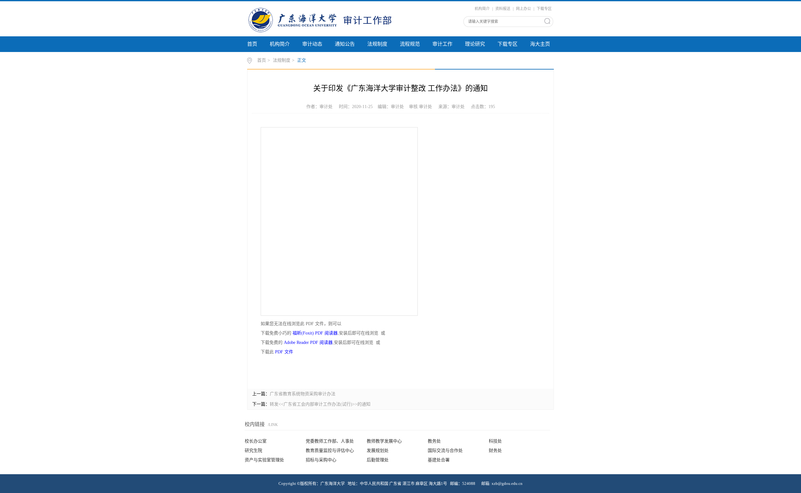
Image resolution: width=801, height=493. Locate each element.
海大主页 (540, 44)
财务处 (495, 450)
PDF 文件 (284, 352)
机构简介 (482, 9)
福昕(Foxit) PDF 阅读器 (315, 333)
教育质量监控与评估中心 (330, 450)
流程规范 (410, 44)
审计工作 (442, 44)
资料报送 (502, 9)
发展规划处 (378, 450)
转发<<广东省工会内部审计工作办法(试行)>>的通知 (320, 404)
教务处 (434, 441)
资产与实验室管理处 (264, 460)
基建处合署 (439, 460)
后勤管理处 (378, 460)
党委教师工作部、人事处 (330, 441)
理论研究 (475, 44)
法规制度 (377, 44)
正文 (301, 60)
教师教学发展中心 (384, 441)
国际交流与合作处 (445, 450)
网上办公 (523, 9)
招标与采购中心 (321, 460)
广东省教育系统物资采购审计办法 (302, 394)
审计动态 (312, 44)
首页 (252, 44)
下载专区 (544, 9)
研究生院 (253, 450)
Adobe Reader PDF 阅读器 (308, 342)
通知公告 (345, 44)
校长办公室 (256, 441)
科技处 (495, 441)
